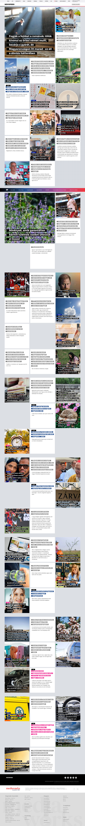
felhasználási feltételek (58, 781)
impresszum (72, 781)
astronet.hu (46, 798)
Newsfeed (29, 1)
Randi (56, 1)
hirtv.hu (26, 809)
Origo (8, 1)
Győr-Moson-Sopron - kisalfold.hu (12, 809)
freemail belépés (76, 4)
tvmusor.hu (46, 815)
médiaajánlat (76, 781)
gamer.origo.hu (47, 802)
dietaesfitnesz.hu (47, 810)
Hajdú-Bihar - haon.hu (10, 810)
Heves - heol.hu (8, 812)
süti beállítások (66, 781)
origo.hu (26, 810)
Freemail (35, 1)
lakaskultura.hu (47, 801)
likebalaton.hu (47, 804)
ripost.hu (65, 796)
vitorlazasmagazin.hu (48, 812)
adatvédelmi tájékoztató (49, 781)
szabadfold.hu (27, 807)
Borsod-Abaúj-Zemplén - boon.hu (12, 802)
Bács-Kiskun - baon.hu (10, 798)
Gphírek (46, 1)
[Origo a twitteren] (68, 778)
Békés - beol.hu (8, 801)
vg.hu (26, 817)
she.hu (64, 800)
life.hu (64, 799)
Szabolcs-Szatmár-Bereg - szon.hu (12, 820)
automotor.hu (46, 799)
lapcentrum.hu (66, 812)
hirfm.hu (65, 820)
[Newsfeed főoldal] (9, 778)
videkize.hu (46, 814)
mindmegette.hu (47, 807)
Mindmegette (18, 1)
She (51, 1)
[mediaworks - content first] (13, 789)
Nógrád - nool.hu (8, 817)
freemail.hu (65, 807)
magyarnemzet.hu (28, 806)
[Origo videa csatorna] (73, 778)
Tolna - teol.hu (8, 821)
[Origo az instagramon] (71, 778)
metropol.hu (65, 797)
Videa (24, 1)
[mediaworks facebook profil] (74, 789)
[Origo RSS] (76, 778)
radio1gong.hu (66, 819)
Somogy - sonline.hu (9, 818)
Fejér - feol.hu (8, 807)
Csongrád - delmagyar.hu (10, 804)
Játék (69, 1)
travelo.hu (46, 809)
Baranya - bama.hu (9, 799)
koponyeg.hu (66, 809)
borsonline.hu (47, 822)
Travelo (40, 1)
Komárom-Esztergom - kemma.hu (12, 815)
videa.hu (65, 810)
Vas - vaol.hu (27, 796)
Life (12, 1)
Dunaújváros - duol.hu (10, 806)
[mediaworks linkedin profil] (77, 789)
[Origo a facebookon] (65, 778)
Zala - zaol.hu (27, 799)
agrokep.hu (27, 819)
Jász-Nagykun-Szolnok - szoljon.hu (12, 814)
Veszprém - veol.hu (29, 797)
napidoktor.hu (47, 806)
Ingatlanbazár (63, 1)
